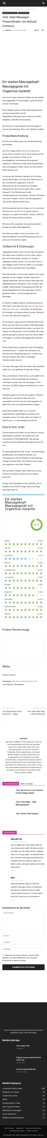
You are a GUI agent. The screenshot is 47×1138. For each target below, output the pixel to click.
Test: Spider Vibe (23, 1046)
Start (4, 9)
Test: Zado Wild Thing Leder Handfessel (36, 712)
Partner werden (32, 1131)
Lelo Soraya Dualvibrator (26, 1069)
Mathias (9, 30)
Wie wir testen (9, 1128)
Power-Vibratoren (32, 9)
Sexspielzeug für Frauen (16, 9)
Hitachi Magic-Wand (36, 306)
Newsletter (20, 1128)
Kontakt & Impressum (17, 1131)
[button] (43, 3)
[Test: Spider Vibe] (8, 1049)
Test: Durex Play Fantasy (27, 813)
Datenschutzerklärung (33, 1128)
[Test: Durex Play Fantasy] (8, 816)
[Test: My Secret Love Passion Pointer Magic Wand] (8, 793)
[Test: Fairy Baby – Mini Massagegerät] (8, 804)
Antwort (13, 870)
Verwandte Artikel (11, 784)
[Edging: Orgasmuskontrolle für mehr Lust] (8, 1060)
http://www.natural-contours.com (24, 681)
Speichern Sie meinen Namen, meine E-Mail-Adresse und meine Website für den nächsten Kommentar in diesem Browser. (20, 958)
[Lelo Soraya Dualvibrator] (8, 1072)
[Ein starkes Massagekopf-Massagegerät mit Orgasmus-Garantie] (15, 524)
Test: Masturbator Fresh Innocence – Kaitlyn (11, 712)
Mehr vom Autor (26, 784)
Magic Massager (12, 309)
